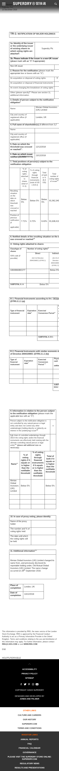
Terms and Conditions (29, 728)
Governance (29, 752)
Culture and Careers (29, 715)
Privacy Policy (29, 674)
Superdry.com (29, 724)
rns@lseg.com (9, 644)
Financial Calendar (29, 748)
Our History (29, 719)
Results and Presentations (29, 768)
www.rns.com (30, 644)
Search (55, 4)
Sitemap (29, 678)
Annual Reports (29, 739)
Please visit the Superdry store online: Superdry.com (29, 758)
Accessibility (29, 669)
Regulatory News (29, 763)
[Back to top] (29, 664)
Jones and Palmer (29, 699)
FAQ (30, 744)
